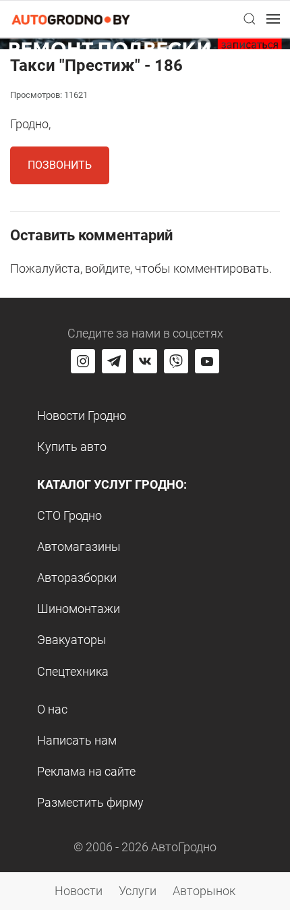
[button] (249, 19)
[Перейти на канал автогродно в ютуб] (207, 361)
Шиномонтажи (78, 608)
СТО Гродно (69, 515)
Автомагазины (79, 546)
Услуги (137, 891)
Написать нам (77, 740)
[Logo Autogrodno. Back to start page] (71, 18)
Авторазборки (77, 577)
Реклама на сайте (86, 771)
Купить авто (72, 446)
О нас (52, 709)
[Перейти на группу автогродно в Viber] (176, 361)
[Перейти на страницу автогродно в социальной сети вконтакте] (145, 361)
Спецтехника (73, 671)
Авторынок (204, 891)
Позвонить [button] (60, 165)
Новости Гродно (81, 415)
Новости (79, 891)
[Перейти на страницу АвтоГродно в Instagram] (83, 361)
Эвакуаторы (72, 640)
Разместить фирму (90, 802)
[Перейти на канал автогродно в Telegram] (114, 361)
